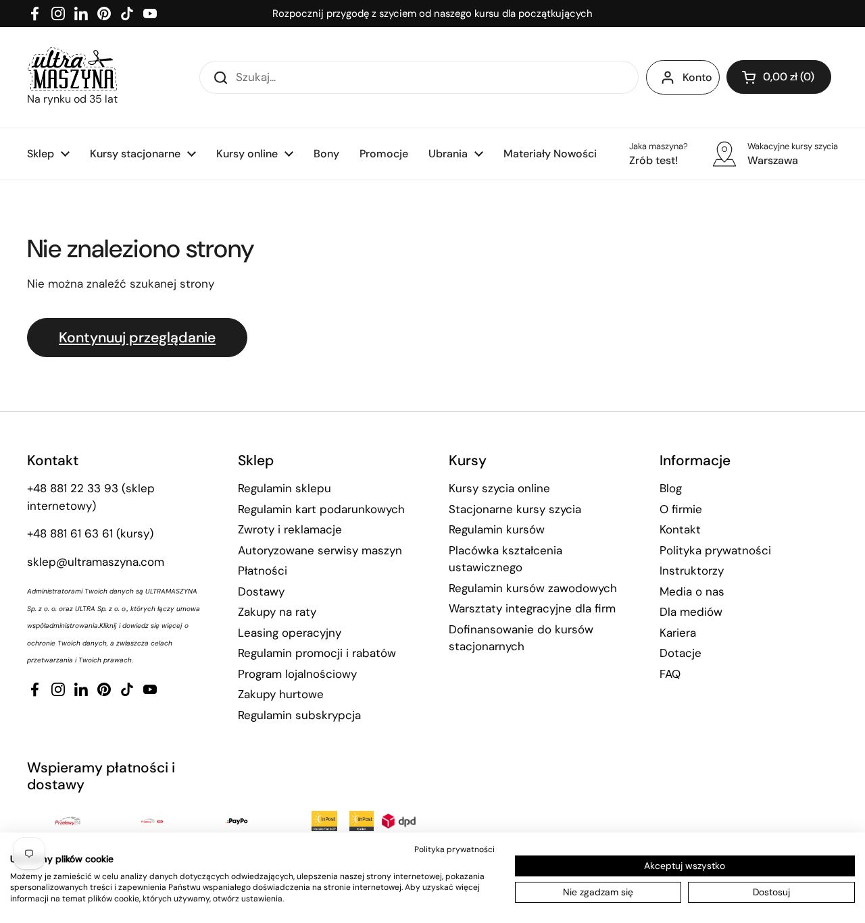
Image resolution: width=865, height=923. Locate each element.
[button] (778, 77)
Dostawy (261, 591)
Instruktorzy (692, 570)
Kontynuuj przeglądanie (137, 337)
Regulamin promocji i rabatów (317, 652)
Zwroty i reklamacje (290, 529)
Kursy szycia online (499, 488)
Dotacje (680, 652)
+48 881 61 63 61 (70, 533)
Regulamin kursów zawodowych (533, 588)
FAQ (670, 673)
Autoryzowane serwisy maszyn (320, 550)
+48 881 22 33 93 (72, 488)
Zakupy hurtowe (281, 694)
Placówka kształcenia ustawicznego (505, 559)
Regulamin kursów (497, 529)
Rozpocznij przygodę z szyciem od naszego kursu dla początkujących (432, 13)
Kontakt (680, 529)
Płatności (262, 570)
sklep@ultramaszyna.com (95, 561)
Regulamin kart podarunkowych (321, 509)
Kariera (678, 632)
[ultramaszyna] (72, 69)
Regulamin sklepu (284, 488)
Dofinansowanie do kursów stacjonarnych (521, 638)
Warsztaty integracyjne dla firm (532, 608)
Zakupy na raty (277, 611)
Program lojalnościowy (297, 673)
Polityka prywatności (715, 550)
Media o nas (692, 591)
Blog (671, 488)
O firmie (681, 509)
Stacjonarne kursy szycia (515, 509)
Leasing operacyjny (289, 632)
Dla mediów (691, 611)
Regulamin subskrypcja (299, 715)
